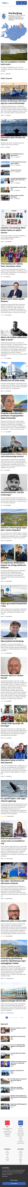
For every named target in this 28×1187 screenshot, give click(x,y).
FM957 (20, 1160)
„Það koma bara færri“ (16, 170)
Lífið (1, 276)
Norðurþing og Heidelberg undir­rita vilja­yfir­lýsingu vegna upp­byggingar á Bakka (13, 961)
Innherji (20, 1151)
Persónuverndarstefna (7, 1131)
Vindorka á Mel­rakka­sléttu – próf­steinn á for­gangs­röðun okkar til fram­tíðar (12, 416)
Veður (21, 1157)
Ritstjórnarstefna (21, 1133)
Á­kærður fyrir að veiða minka (13, 381)
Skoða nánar (5, 1176)
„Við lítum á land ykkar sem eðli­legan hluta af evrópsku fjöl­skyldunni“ (18, 1063)
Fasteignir (20, 1152)
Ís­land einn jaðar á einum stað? (13, 921)
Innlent (2, 73)
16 (21, 1017)
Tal (20, 1164)
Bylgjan (20, 1159)
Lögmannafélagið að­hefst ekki (13, 1001)
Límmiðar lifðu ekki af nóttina (17, 1053)
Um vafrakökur (20, 1141)
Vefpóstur (20, 1140)
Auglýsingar (20, 1130)
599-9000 (8, 1136)
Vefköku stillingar (14, 1180)
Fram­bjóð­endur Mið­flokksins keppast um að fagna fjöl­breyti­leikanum (13, 565)
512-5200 (21, 1128)
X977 (21, 1162)
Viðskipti (7, 1152)
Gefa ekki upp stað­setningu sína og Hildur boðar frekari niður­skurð (18, 180)
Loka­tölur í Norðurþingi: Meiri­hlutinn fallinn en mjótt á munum (13, 230)
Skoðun (2, 315)
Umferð (20, 1138)
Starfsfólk (20, 1136)
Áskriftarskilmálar (20, 1135)
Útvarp (7, 1160)
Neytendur (3, 816)
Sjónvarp (7, 1159)
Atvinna (20, 1154)
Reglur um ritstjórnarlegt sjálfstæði (7, 1129)
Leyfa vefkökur (14, 1183)
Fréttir (7, 1151)
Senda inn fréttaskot (20, 1143)
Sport (7, 1154)
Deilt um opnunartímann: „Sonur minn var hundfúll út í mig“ (13, 841)
